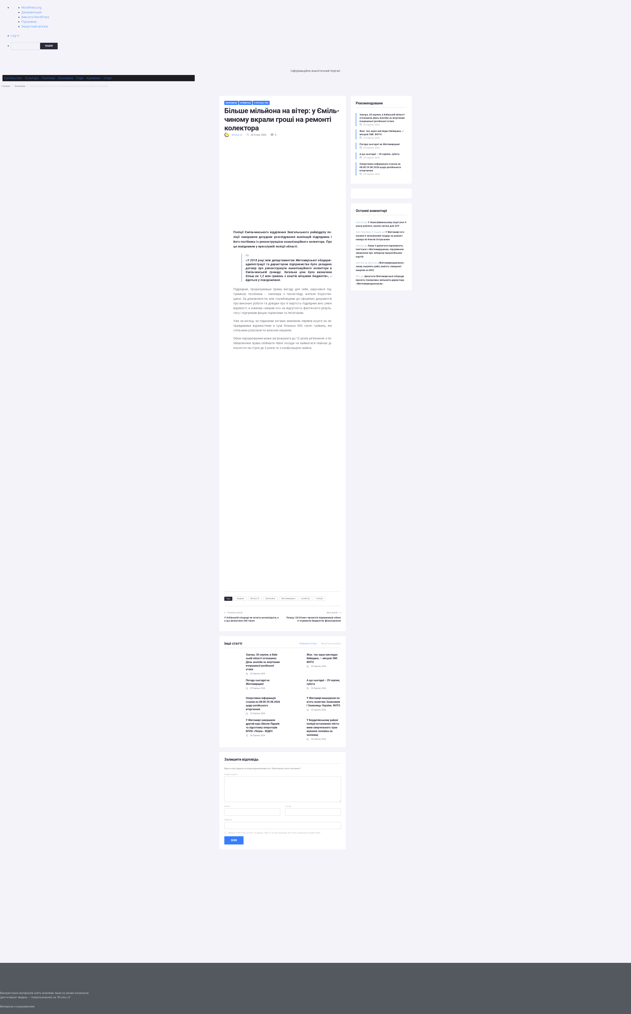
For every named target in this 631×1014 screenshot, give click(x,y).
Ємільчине (270, 598)
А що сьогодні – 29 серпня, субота (380, 154)
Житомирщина (288, 598)
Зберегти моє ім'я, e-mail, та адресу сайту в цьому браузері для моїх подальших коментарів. (274, 833)
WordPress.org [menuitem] (31, 7)
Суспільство (261, 103)
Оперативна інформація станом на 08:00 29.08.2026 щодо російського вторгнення (380, 167)
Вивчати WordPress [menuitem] (35, 17)
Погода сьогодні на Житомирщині (380, 144)
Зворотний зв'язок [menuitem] (34, 26)
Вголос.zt (237, 134)
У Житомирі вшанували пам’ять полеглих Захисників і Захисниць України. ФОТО (323, 701)
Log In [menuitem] (15, 35)
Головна (6, 86)
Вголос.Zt (254, 598)
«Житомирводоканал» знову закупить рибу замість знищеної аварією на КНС (380, 266)
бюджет (240, 598)
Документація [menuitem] (31, 12)
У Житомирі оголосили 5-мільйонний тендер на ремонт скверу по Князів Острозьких (380, 236)
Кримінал (245, 103)
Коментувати (231, 774)
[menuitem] (321, 46)
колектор (305, 598)
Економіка (20, 86)
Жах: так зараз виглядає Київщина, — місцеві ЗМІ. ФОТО (322, 658)
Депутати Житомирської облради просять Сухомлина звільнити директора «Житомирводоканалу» (380, 280)
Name (227, 806)
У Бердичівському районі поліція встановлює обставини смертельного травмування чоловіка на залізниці (323, 727)
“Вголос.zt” (64, 997)
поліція (319, 598)
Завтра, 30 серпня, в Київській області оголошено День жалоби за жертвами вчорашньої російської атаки (263, 662)
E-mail (288, 806)
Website (228, 820)
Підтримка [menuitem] (29, 21)
